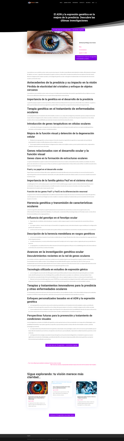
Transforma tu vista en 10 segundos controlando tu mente (86, 57)
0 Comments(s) (83, 49)
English (28, 435)
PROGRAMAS (75, 2)
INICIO (61, 2)
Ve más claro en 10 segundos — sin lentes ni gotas (68, 30)
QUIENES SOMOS (67, 2)
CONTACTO (82, 2)
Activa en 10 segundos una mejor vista (62, 415)
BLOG (93, 2)
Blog (80, 46)
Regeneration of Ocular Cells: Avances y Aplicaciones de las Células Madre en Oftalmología (36, 398)
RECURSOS (88, 2)
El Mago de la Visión (90, 42)
